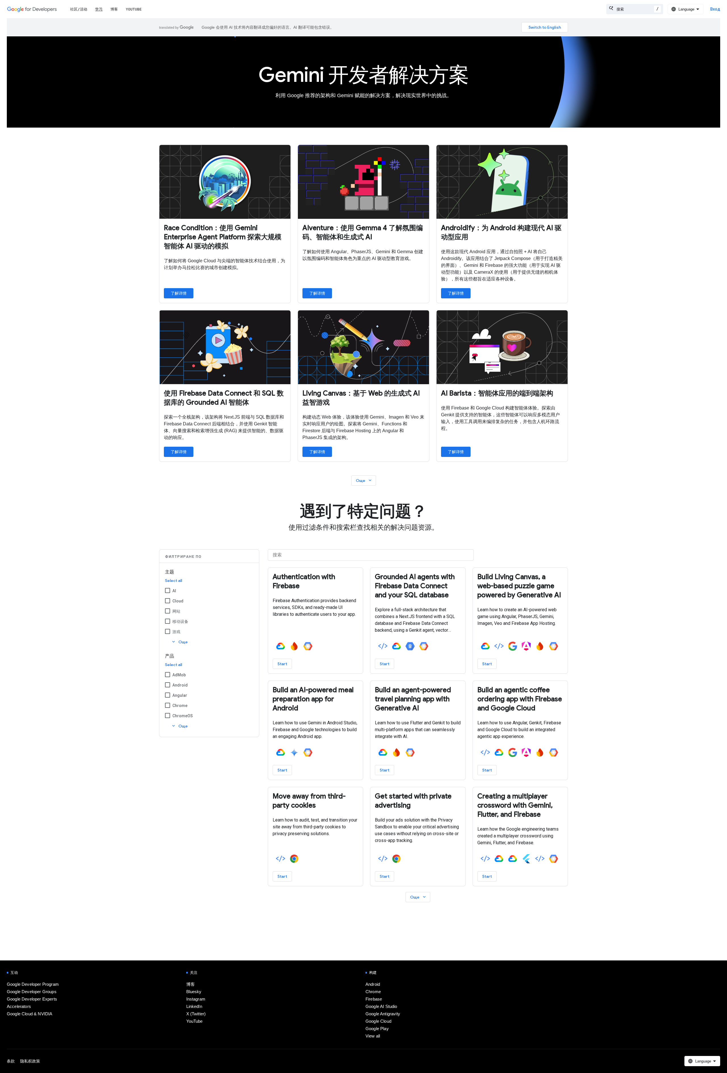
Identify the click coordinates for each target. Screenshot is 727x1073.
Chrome (179, 705)
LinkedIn (194, 1006)
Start (282, 663)
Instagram (195, 999)
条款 (11, 1061)
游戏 (176, 631)
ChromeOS (182, 716)
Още (364, 480)
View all (372, 1036)
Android (180, 685)
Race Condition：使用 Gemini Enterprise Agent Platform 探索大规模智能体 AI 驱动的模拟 (222, 237)
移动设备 (180, 621)
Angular (179, 695)
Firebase (373, 999)
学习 (99, 9)
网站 (176, 611)
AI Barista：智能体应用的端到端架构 (497, 393)
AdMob (179, 675)
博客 (114, 9)
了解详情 (179, 293)
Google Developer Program (33, 984)
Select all (173, 580)
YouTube (134, 9)
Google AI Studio (381, 1006)
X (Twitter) (196, 1014)
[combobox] (634, 9)
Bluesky (194, 991)
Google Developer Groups (32, 991)
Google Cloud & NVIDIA (29, 1014)
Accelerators (19, 1006)
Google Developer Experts (32, 999)
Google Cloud (378, 1021)
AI (174, 591)
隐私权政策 (30, 1061)
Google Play (377, 1028)
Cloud (177, 601)
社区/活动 (78, 9)
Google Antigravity (382, 1014)
